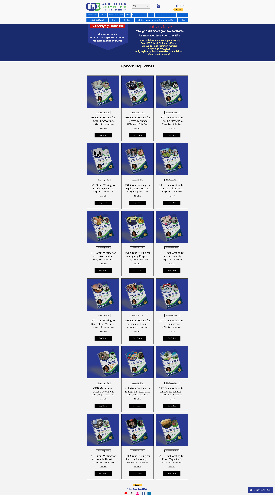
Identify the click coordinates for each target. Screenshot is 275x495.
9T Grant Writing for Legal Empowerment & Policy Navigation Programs (103, 119)
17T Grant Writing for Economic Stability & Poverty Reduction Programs (171, 254)
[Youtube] (126, 493)
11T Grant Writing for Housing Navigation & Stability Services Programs (171, 119)
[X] (131, 493)
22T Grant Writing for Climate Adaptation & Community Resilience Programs (171, 390)
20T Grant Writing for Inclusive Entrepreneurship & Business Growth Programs (171, 322)
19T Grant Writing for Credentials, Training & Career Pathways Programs (137, 322)
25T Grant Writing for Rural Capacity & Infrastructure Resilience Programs (171, 457)
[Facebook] (143, 493)
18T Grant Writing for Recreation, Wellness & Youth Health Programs (103, 322)
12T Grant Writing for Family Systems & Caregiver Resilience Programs (103, 187)
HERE (166, 48)
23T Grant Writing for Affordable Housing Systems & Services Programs (103, 457)
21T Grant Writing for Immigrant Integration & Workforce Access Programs (137, 390)
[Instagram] (137, 493)
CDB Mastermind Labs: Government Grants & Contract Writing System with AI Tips (103, 390)
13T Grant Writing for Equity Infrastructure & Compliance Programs (137, 187)
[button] (158, 6)
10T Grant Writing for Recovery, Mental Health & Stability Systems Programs (137, 119)
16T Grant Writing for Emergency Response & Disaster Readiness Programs (137, 254)
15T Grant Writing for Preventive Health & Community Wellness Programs (103, 254)
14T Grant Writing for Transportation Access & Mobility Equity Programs (171, 187)
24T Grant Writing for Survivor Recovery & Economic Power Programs (137, 457)
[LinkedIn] (149, 493)
